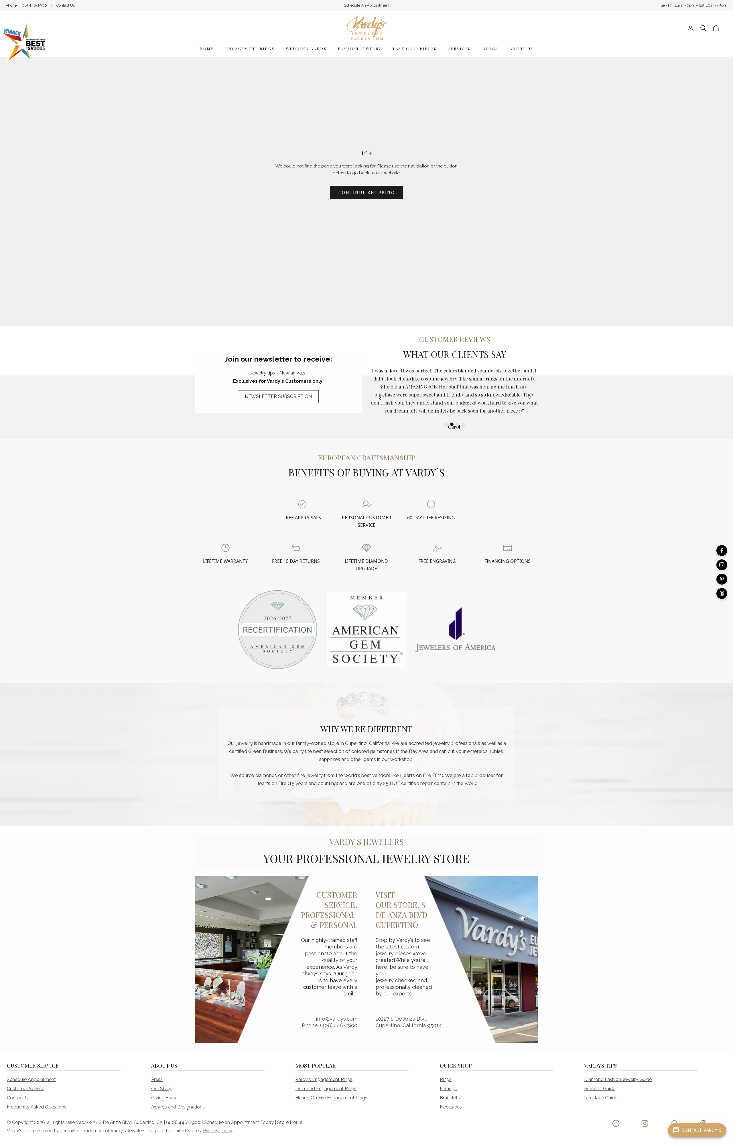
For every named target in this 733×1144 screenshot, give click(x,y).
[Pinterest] (721, 579)
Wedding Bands (306, 48)
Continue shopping (366, 192)
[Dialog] (302, 504)
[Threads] (721, 593)
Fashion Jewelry (359, 48)
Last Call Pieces (415, 48)
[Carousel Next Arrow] (529, 398)
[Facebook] (721, 550)
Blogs (490, 48)
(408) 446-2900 (32, 5)
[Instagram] (721, 564)
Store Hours (289, 1122)
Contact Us (65, 5)
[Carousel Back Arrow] (380, 398)
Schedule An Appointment (366, 5)
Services (459, 48)
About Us (521, 48)
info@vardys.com (336, 1019)
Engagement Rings (249, 48)
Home (207, 48)
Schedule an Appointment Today (239, 1122)
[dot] (446, 424)
